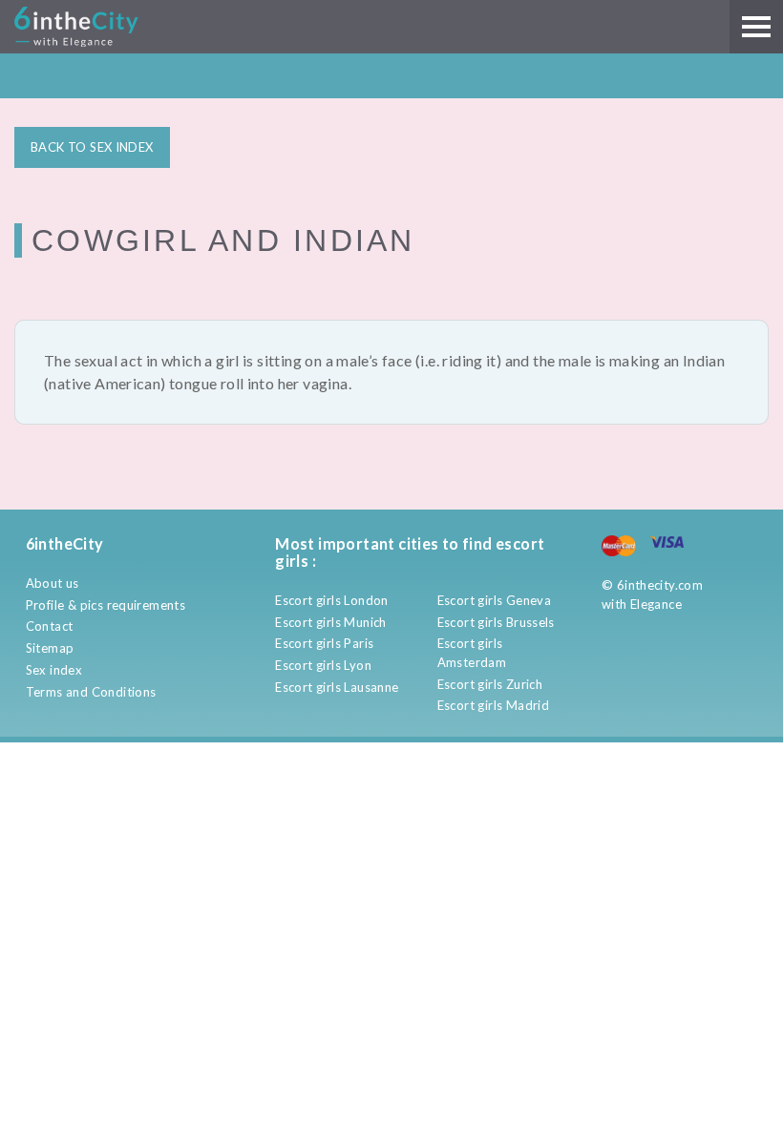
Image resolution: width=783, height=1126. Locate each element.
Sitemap (50, 648)
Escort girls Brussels (496, 622)
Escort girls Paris (324, 643)
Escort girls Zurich (489, 684)
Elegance (656, 604)
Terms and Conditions (91, 691)
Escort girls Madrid (493, 705)
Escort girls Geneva (494, 600)
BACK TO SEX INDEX (92, 147)
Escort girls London (331, 600)
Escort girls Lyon (323, 665)
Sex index (54, 670)
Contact (50, 626)
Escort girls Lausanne (336, 687)
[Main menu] (756, 26)
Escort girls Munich (330, 622)
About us (52, 583)
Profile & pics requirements (106, 605)
